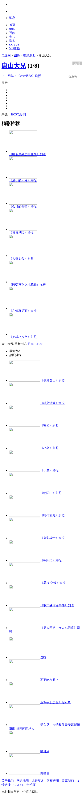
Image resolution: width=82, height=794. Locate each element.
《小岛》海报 (49, 470)
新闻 (12, 28)
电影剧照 (29, 55)
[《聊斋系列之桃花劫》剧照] (23, 151)
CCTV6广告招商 (25, 784)
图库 (17, 55)
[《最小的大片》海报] (23, 177)
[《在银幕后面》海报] (23, 308)
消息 (12, 17)
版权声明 (53, 780)
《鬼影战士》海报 (52, 537)
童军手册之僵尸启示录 (55, 702)
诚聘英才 (38, 780)
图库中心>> (35, 344)
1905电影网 (18, 114)
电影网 (6, 55)
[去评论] (76, 55)
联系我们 (68, 780)
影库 (12, 40)
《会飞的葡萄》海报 (23, 206)
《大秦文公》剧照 (21, 258)
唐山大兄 (14, 65)
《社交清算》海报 (52, 403)
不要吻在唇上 (49, 679)
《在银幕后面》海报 (23, 310)
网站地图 (23, 780)
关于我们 (8, 780)
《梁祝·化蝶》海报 (53, 582)
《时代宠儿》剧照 (52, 515)
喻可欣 (44, 751)
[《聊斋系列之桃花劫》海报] (23, 281)
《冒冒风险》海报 (21, 232)
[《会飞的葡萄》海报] (23, 203)
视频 (12, 32)
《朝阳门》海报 (51, 560)
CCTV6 (14, 44)
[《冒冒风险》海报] (23, 229)
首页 (12, 24)
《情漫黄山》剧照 (52, 380)
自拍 (43, 657)
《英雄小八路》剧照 (23, 337)
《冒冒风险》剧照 (21, 76)
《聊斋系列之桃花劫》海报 (27, 284)
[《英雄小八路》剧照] (23, 334)
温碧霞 (44, 773)
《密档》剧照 (49, 425)
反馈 (77, 63)
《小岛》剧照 (49, 448)
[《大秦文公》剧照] (23, 255)
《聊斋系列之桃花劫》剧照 (27, 154)
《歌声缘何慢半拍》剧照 (57, 605)
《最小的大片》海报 (23, 180)
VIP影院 (14, 48)
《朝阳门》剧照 (51, 493)
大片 (12, 36)
